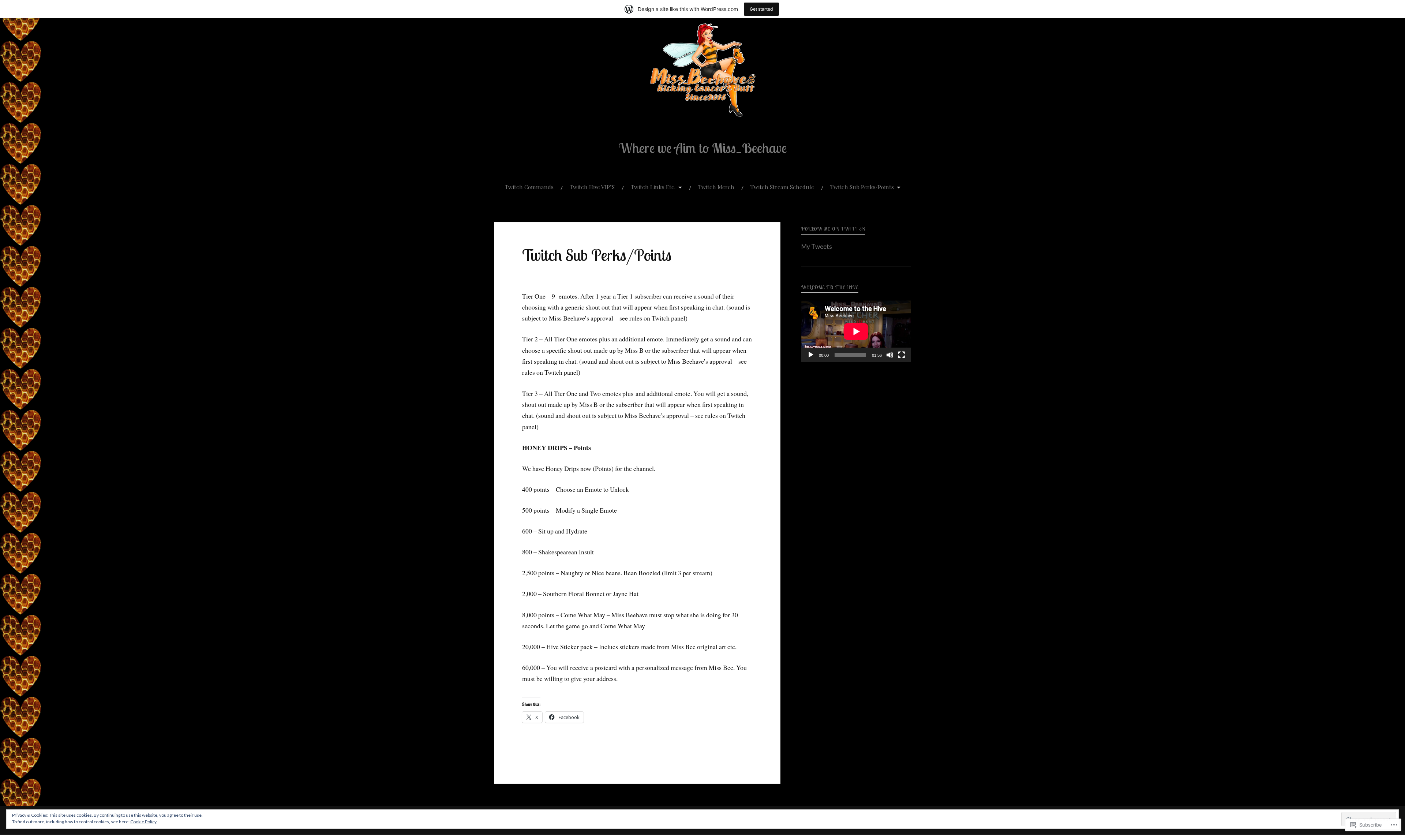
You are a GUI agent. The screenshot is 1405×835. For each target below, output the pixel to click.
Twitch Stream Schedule (782, 187)
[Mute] (889, 355)
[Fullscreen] (901, 355)
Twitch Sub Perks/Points (862, 187)
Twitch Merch (716, 187)
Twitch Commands (529, 187)
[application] (856, 331)
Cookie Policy (143, 821)
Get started (761, 9)
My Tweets (816, 246)
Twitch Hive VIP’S (592, 187)
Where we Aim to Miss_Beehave (702, 148)
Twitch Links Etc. (653, 187)
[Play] (810, 355)
